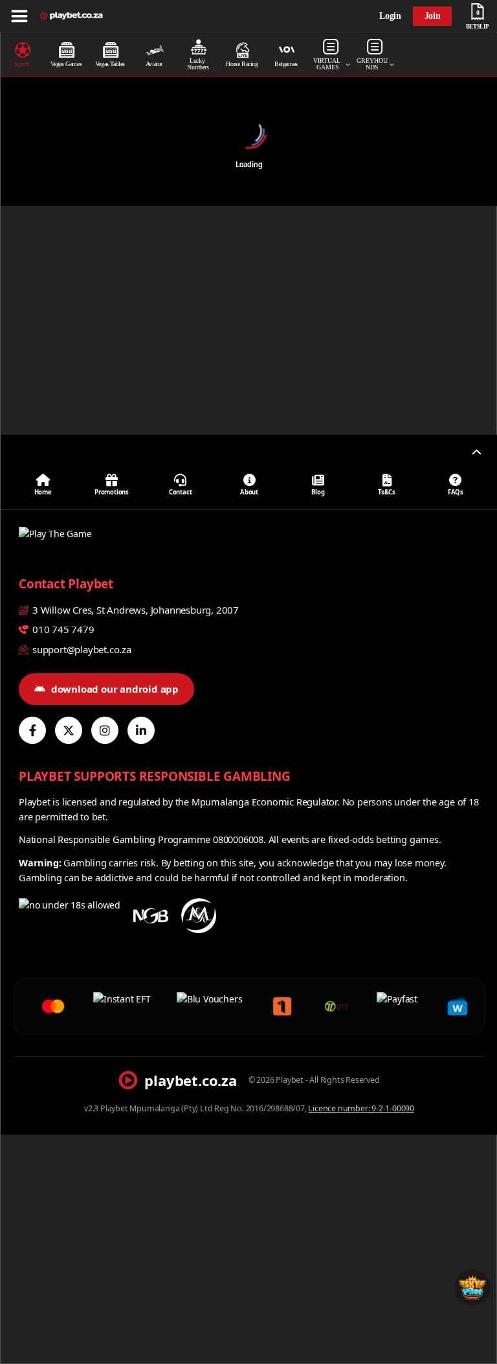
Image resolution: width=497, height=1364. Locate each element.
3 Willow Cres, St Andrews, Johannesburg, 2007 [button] (134, 609)
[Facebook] (32, 730)
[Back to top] (476, 452)
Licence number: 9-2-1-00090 (361, 1108)
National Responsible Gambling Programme (114, 839)
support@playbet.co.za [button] (80, 649)
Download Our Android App (115, 688)
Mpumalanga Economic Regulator (264, 801)
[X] (68, 730)
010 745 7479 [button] (62, 629)
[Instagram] (104, 730)
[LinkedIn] (141, 730)
